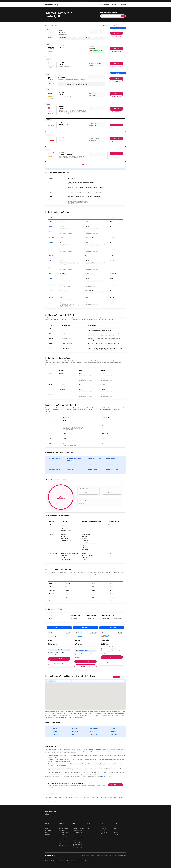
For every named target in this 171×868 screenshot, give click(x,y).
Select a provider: (51, 681)
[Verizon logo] (51, 140)
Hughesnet (51, 255)
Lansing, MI (75, 731)
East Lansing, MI (94, 728)
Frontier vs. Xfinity (110, 458)
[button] (104, 4)
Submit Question (115, 784)
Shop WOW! (112, 657)
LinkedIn (116, 828)
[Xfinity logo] (51, 48)
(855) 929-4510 (113, 662)
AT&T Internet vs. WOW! (55, 458)
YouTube (116, 832)
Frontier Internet (63, 836)
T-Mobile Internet (63, 830)
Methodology (104, 776)
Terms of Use (103, 828)
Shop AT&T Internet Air (85, 661)
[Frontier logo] (51, 153)
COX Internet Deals (77, 835)
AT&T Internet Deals (77, 826)
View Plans (116, 33)
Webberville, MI (94, 734)
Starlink (50, 278)
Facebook (116, 826)
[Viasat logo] (51, 93)
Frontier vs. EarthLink (93, 469)
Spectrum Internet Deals (78, 828)
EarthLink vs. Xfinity (71, 469)
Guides (88, 828)
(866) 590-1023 (117, 36)
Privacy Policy (103, 826)
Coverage (116, 676)
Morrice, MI (113, 731)
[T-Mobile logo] (51, 108)
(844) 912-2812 (117, 96)
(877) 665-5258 (117, 66)
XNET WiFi (51, 297)
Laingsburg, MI (56, 731)
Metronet (51, 226)
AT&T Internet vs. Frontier (55, 464)
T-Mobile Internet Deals (78, 830)
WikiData (116, 834)
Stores (122, 676)
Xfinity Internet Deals (77, 842)
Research (89, 826)
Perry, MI (74, 734)
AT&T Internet (62, 826)
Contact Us (47, 834)
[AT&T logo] (51, 32)
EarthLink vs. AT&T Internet (94, 458)
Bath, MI (55, 728)
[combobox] (99, 681)
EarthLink (51, 273)
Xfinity (50, 267)
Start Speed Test (61, 497)
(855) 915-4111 (117, 157)
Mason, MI (92, 731)
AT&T (50, 260)
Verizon (50, 249)
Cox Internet (62, 834)
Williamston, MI (114, 734)
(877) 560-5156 (117, 142)
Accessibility (103, 830)
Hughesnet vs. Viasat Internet (113, 464)
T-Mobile (51, 242)
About (46, 826)
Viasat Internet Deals (77, 840)
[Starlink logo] (51, 78)
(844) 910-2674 (117, 51)
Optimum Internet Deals (78, 847)
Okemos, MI (56, 734)
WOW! (50, 221)
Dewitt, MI (75, 728)
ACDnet (50, 231)
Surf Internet (51, 284)
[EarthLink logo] (51, 63)
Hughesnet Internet (63, 843)
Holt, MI (113, 728)
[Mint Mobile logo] (51, 125)
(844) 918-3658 (117, 111)
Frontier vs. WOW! (92, 464)
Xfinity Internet (62, 840)
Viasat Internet (62, 838)
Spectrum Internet (63, 828)
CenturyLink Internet (64, 832)
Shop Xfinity (59, 658)
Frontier (50, 290)
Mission (47, 828)
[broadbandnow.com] (51, 4)
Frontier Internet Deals (78, 838)
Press (46, 832)
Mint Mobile (51, 237)
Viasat (50, 302)
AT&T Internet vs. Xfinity (55, 469)
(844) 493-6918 (117, 81)
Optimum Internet (63, 845)
